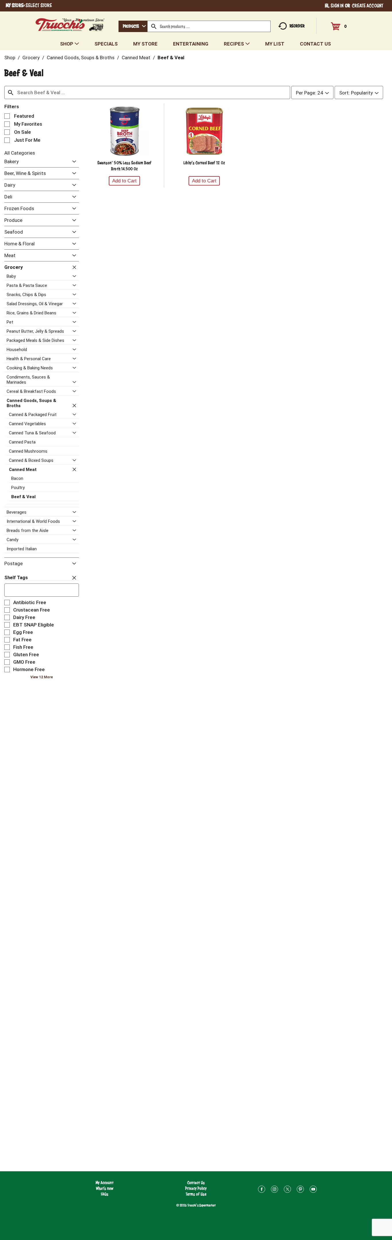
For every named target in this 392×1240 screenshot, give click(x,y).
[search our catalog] (154, 26)
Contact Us (196, 1183)
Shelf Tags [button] (16, 577)
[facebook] (261, 1190)
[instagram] (274, 1190)
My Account (105, 1183)
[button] (73, 162)
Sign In (337, 5)
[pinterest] (300, 1190)
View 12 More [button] (41, 677)
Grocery (31, 57)
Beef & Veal (171, 57)
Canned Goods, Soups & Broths (81, 57)
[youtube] (313, 1190)
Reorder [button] (297, 26)
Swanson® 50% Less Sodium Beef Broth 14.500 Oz (124, 166)
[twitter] (287, 1190)
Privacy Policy (196, 1188)
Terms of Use (196, 1194)
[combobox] (133, 26)
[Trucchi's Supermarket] (70, 23)
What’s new (104, 1188)
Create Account (367, 5)
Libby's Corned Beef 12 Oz (204, 163)
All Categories (19, 153)
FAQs (104, 1194)
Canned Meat (136, 57)
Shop (9, 57)
